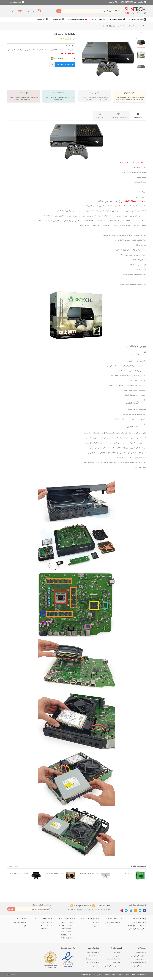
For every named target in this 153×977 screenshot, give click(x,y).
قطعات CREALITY (67, 922)
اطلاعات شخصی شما (137, 962)
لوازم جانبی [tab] (99, 117)
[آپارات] (121, 910)
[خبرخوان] (135, 910)
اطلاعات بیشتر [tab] (138, 117)
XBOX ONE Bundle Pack (55, 873)
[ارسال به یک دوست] (71, 38)
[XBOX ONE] (140, 875)
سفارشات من (140, 952)
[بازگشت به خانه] (143, 26)
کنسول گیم (131, 26)
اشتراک (11, 909)
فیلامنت (94, 922)
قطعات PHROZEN (67, 938)
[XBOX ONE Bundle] (141, 43)
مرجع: (73, 46)
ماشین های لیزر (97, 19)
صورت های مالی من (137, 955)
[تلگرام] (126, 910)
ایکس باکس (121, 26)
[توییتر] (140, 910)
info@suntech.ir (82, 905)
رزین (95, 925)
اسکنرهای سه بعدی (116, 19)
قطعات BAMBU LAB (66, 925)
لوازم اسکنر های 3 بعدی (113, 922)
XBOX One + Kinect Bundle (19, 873)
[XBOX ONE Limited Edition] (105, 875)
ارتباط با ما (117, 952)
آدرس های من (139, 959)
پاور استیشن (41, 19)
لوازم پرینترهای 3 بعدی (136, 928)
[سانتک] (135, 10)
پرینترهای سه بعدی (137, 19)
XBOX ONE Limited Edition (88, 873)
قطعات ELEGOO (68, 928)
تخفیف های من (139, 965)
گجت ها (139, 26)
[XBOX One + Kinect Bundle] (36, 875)
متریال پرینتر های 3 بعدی (135, 925)
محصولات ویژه (92, 952)
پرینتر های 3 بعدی (138, 922)
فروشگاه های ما (92, 962)
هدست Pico (45, 928)
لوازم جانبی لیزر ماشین (19, 922)
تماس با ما (93, 965)
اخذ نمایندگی (116, 962)
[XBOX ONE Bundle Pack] (70, 875)
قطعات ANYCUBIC (67, 932)
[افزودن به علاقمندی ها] (52, 64)
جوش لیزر (23, 925)
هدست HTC (45, 922)
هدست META (45, 925)
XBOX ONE (129, 873)
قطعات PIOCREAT (67, 935)
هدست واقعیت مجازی (77, 19)
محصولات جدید (92, 955)
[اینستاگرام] (131, 910)
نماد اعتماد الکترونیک (114, 959)
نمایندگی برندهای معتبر (113, 965)
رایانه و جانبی (57, 19)
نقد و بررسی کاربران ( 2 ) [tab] (118, 117)
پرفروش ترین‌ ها (91, 959)
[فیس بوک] (144, 910)
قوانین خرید (117, 955)
